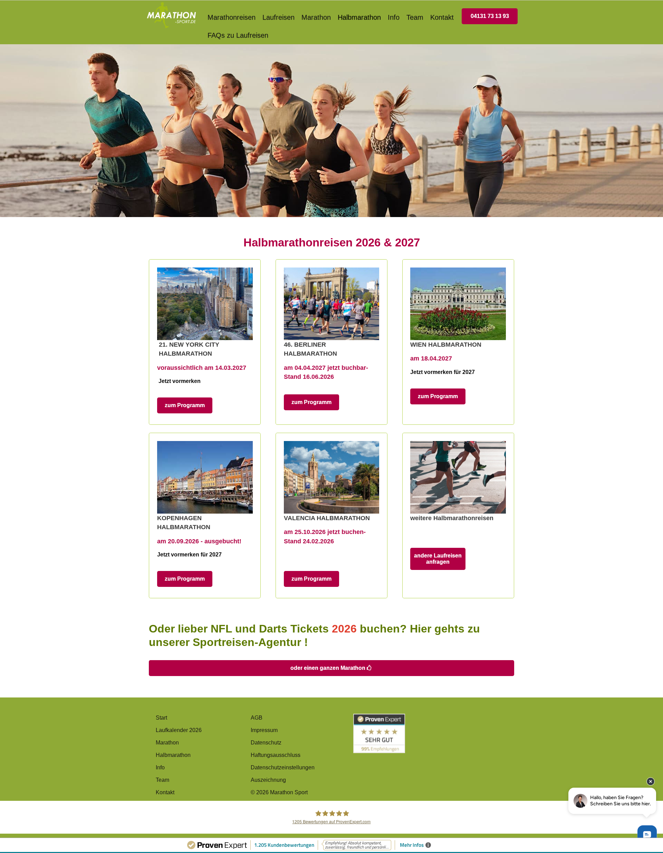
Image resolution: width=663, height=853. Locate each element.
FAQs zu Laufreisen (238, 35)
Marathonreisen (232, 17)
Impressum (264, 730)
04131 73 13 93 (490, 16)
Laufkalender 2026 (179, 730)
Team (414, 17)
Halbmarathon (359, 17)
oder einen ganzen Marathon (328, 668)
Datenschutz (266, 743)
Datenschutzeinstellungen (283, 767)
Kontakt (442, 17)
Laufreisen (278, 17)
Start (161, 718)
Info (394, 17)
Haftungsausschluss (275, 755)
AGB (256, 718)
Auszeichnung (268, 780)
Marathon (316, 17)
